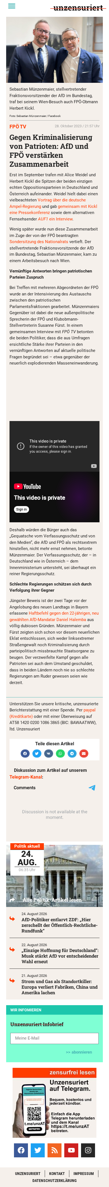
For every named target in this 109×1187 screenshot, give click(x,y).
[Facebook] (21, 1150)
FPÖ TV (18, 127)
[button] (12, 6)
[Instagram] (88, 1150)
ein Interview (55, 219)
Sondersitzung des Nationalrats (39, 241)
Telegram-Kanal (26, 777)
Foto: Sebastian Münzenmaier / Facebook (35, 115)
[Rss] (54, 1150)
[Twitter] (38, 1150)
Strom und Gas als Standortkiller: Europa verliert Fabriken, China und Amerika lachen (60, 986)
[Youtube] (71, 1150)
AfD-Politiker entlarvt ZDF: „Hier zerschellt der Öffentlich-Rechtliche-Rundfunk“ (60, 925)
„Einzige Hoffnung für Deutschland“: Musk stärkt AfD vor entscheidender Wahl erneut (60, 955)
